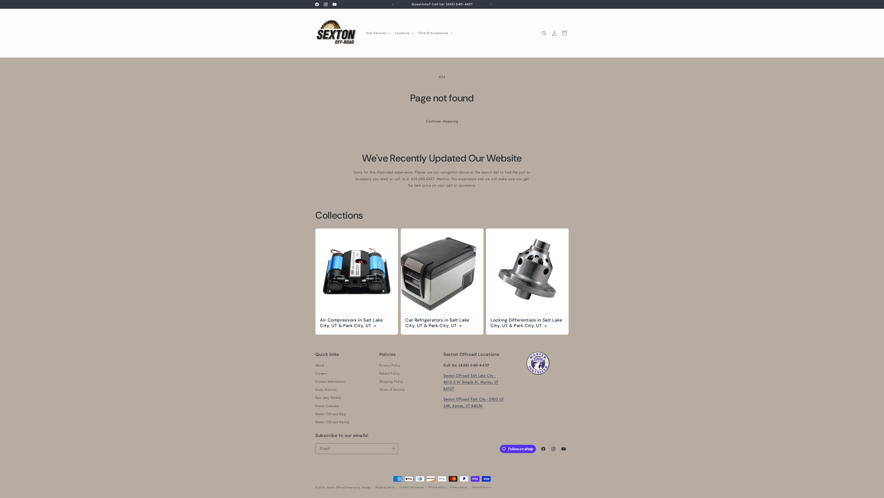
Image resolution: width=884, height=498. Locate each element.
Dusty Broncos (326, 389)
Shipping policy (385, 487)
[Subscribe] (393, 448)
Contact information (411, 487)
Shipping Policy (391, 381)
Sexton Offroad (336, 487)
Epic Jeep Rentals (328, 397)
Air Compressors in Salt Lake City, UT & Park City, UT (351, 322)
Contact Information (330, 381)
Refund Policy (389, 373)
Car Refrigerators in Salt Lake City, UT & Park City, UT (437, 322)
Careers (321, 373)
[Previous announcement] (393, 4)
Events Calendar (327, 405)
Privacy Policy (389, 365)
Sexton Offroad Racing (332, 421)
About (319, 365)
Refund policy (437, 487)
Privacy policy (458, 487)
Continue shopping (442, 121)
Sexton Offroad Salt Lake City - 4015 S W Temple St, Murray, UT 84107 (470, 382)
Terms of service (482, 487)
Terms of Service (391, 389)
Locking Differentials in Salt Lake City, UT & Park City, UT (526, 322)
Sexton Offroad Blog (330, 413)
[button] (378, 33)
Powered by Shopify (358, 487)
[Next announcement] (491, 4)
